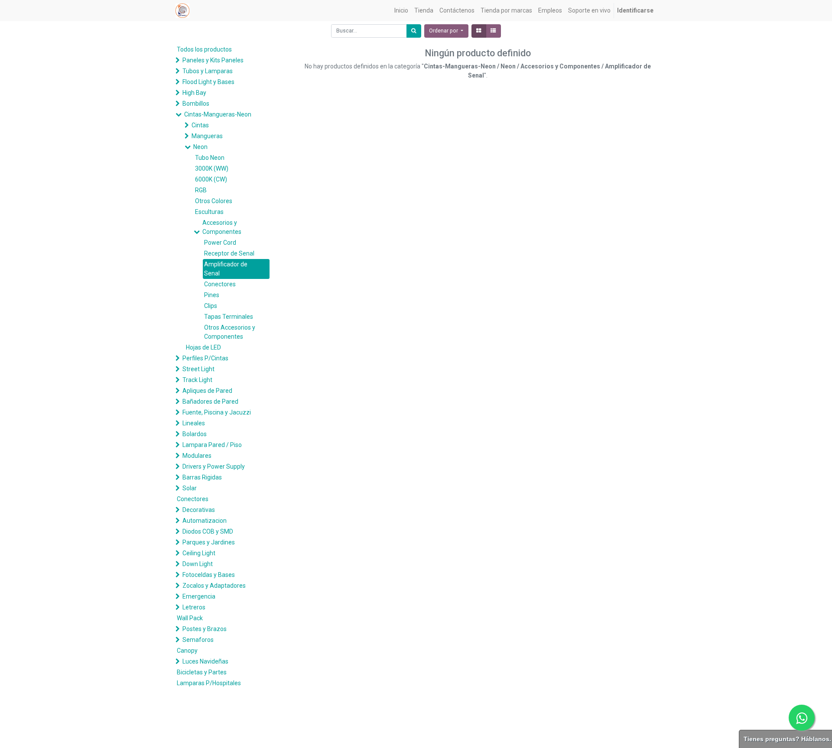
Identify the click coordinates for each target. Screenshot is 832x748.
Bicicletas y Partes (202, 672)
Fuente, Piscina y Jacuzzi (216, 412)
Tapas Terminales (228, 316)
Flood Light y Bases (208, 81)
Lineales (193, 423)
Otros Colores (213, 201)
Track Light (197, 379)
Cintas (200, 125)
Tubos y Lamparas (207, 71)
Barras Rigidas (202, 477)
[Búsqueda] (413, 31)
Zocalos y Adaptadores (214, 585)
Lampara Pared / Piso (212, 444)
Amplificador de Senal (225, 269)
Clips (210, 305)
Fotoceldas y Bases (208, 574)
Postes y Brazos (204, 628)
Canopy (187, 650)
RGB (201, 190)
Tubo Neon (209, 157)
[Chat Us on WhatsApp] (802, 718)
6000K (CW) (211, 179)
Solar (189, 488)
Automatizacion (204, 520)
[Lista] (493, 31)
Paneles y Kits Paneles (213, 60)
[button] (446, 31)
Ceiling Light (198, 553)
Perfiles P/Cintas (205, 358)
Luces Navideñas (205, 661)
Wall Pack (190, 618)
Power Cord (220, 242)
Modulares (196, 455)
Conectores (220, 284)
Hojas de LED (203, 347)
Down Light (197, 563)
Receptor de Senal (229, 253)
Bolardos (194, 434)
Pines (211, 294)
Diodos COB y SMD (207, 531)
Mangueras (207, 136)
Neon (200, 146)
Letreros (193, 607)
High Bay (194, 92)
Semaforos (198, 639)
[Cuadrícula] (478, 31)
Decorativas (198, 509)
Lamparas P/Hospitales (209, 683)
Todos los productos (204, 49)
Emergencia (198, 596)
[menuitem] (401, 10)
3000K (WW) (211, 168)
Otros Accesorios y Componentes (229, 332)
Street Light (198, 369)
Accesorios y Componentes (221, 227)
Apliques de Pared (207, 390)
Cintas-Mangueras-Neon (217, 114)
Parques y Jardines (208, 542)
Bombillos (195, 103)
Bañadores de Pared (210, 401)
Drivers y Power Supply (213, 466)
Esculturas (209, 211)
